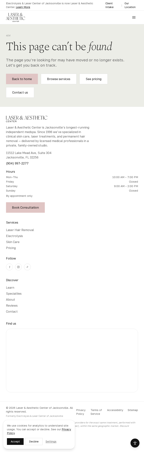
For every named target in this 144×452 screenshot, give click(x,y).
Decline (34, 441)
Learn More (23, 7)
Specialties (14, 293)
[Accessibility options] (135, 443)
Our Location (130, 5)
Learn (10, 287)
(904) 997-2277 (17, 163)
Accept (15, 441)
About (10, 299)
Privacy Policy (81, 411)
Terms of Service (96, 411)
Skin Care (13, 242)
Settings (51, 441)
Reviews (12, 305)
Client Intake (109, 5)
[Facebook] (9, 267)
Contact (12, 311)
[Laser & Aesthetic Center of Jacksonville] (15, 17)
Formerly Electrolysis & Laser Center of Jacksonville (34, 416)
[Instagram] (18, 267)
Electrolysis (14, 236)
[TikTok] (27, 267)
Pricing (11, 248)
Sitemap (133, 410)
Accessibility (115, 410)
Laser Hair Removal (20, 230)
